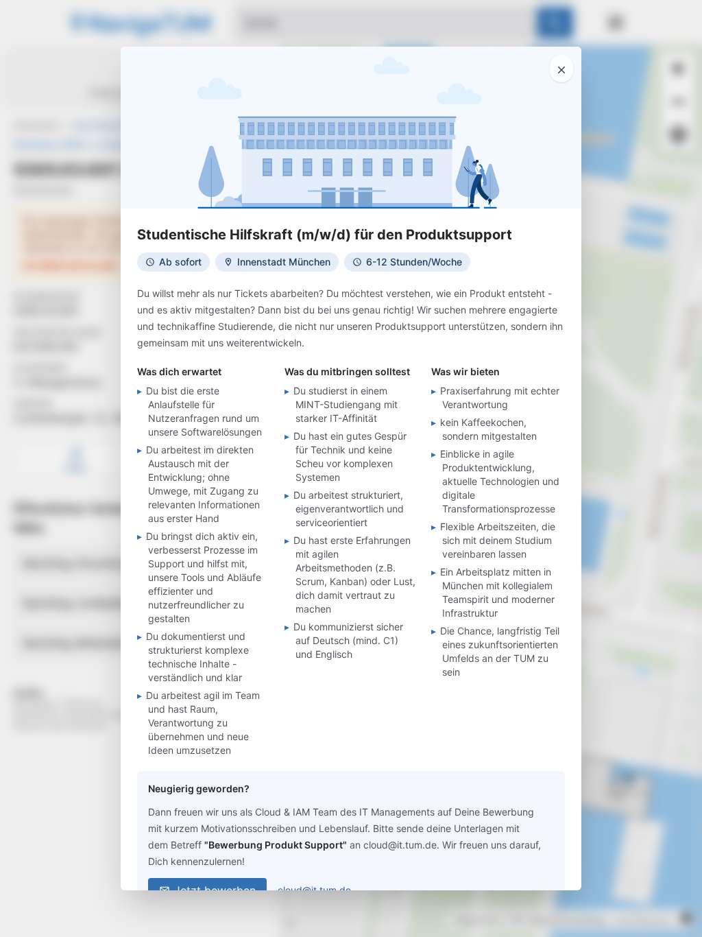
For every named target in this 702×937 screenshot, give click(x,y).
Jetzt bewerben (215, 890)
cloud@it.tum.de (314, 890)
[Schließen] (561, 68)
